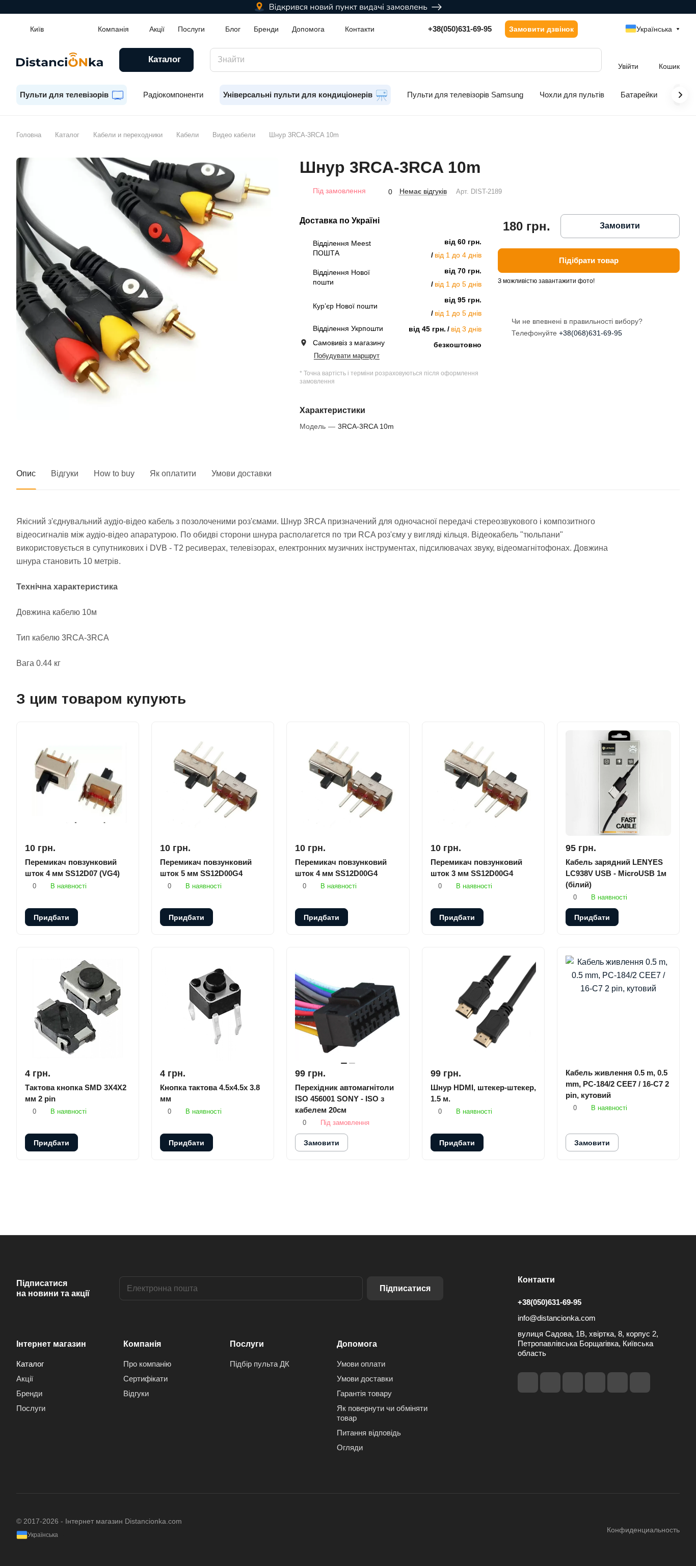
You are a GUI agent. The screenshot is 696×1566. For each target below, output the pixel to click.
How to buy (114, 473)
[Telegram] (573, 1382)
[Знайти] (589, 60)
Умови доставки (241, 473)
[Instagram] (550, 1382)
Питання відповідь (369, 1432)
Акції (24, 1378)
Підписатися (405, 1288)
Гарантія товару (364, 1393)
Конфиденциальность (643, 1530)
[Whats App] (640, 1382)
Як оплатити (173, 473)
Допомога (357, 1344)
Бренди (29, 1393)
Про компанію (147, 1363)
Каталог (30, 1363)
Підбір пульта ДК (259, 1363)
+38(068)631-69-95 (590, 333)
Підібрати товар (589, 260)
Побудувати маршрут (347, 356)
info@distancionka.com (557, 1318)
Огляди (350, 1447)
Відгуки (64, 473)
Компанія (142, 1344)
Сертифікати (145, 1378)
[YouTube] (595, 1382)
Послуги (30, 1408)
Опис (26, 473)
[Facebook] (528, 1382)
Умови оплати (361, 1363)
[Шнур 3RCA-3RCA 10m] (147, 289)
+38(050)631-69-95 (460, 28)
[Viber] (617, 1382)
